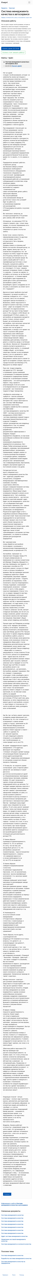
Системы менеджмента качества (12, 1215)
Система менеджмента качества (12, 1218)
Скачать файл (16, 66)
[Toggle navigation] (29, 2)
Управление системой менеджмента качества (13, 1240)
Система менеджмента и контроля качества (16, 1244)
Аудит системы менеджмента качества (14, 1236)
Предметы (4, 8)
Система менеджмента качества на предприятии (13, 1262)
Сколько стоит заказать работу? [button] (13, 52)
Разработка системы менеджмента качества (16, 1258)
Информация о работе (14, 1204)
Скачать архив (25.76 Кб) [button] (10, 48)
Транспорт (12, 8)
